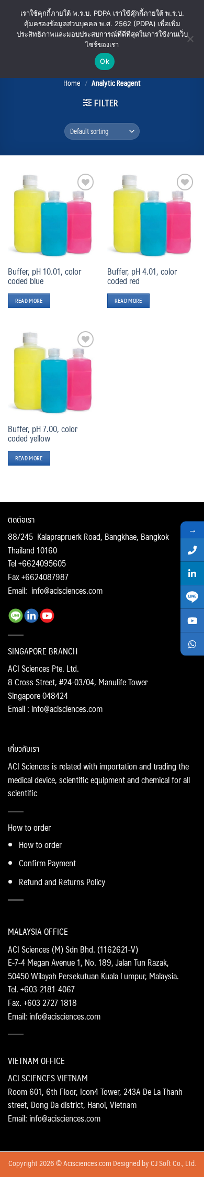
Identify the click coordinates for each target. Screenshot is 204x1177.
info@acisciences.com (67, 590)
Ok (104, 61)
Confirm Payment (47, 863)
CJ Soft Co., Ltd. (173, 1163)
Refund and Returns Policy (62, 882)
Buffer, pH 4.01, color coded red (142, 276)
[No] (190, 41)
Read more (29, 300)
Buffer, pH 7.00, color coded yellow (42, 433)
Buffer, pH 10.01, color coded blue (44, 276)
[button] (101, 103)
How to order (40, 845)
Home (72, 82)
